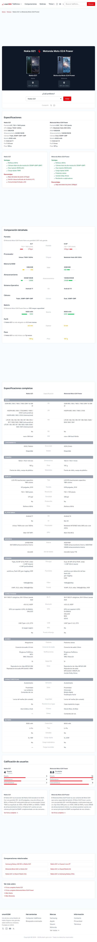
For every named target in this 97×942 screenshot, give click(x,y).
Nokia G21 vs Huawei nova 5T (61, 864)
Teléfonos (16, 4)
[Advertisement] (48, 207)
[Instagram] (57, 4)
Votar (67, 99)
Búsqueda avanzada (34, 921)
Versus (9, 12)
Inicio (3, 12)
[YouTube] (60, 4)
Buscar (91, 4)
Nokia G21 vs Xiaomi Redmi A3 (61, 869)
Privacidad (78, 921)
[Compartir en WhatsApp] (54, 105)
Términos (77, 924)
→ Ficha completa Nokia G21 (13, 887)
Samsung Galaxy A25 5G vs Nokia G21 (18, 864)
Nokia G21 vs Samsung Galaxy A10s (62, 874)
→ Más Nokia (8, 893)
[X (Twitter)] (54, 4)
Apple (52, 921)
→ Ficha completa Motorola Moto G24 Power (19, 890)
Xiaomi (52, 924)
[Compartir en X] (51, 105)
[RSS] (63, 4)
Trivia (51, 4)
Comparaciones (31, 4)
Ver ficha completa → (11, 813)
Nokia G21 (33, 75)
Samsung (53, 918)
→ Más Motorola (9, 896)
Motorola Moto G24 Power (64, 75)
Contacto (77, 918)
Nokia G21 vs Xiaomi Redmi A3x (15, 874)
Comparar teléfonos (33, 918)
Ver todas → (54, 930)
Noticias (43, 4)
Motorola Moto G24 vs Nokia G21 (16, 869)
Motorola (53, 927)
